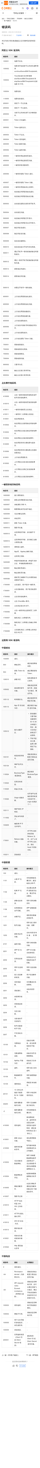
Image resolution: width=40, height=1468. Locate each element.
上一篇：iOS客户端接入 (10, 1355)
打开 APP (33, 3)
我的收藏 (32, 35)
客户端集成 (7, 21)
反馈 (23, 1366)
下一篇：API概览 (32, 1355)
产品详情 (19, 35)
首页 (3, 18)
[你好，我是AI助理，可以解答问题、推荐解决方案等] (27, 8)
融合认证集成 (28, 18)
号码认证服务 (11, 18)
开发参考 (19, 18)
